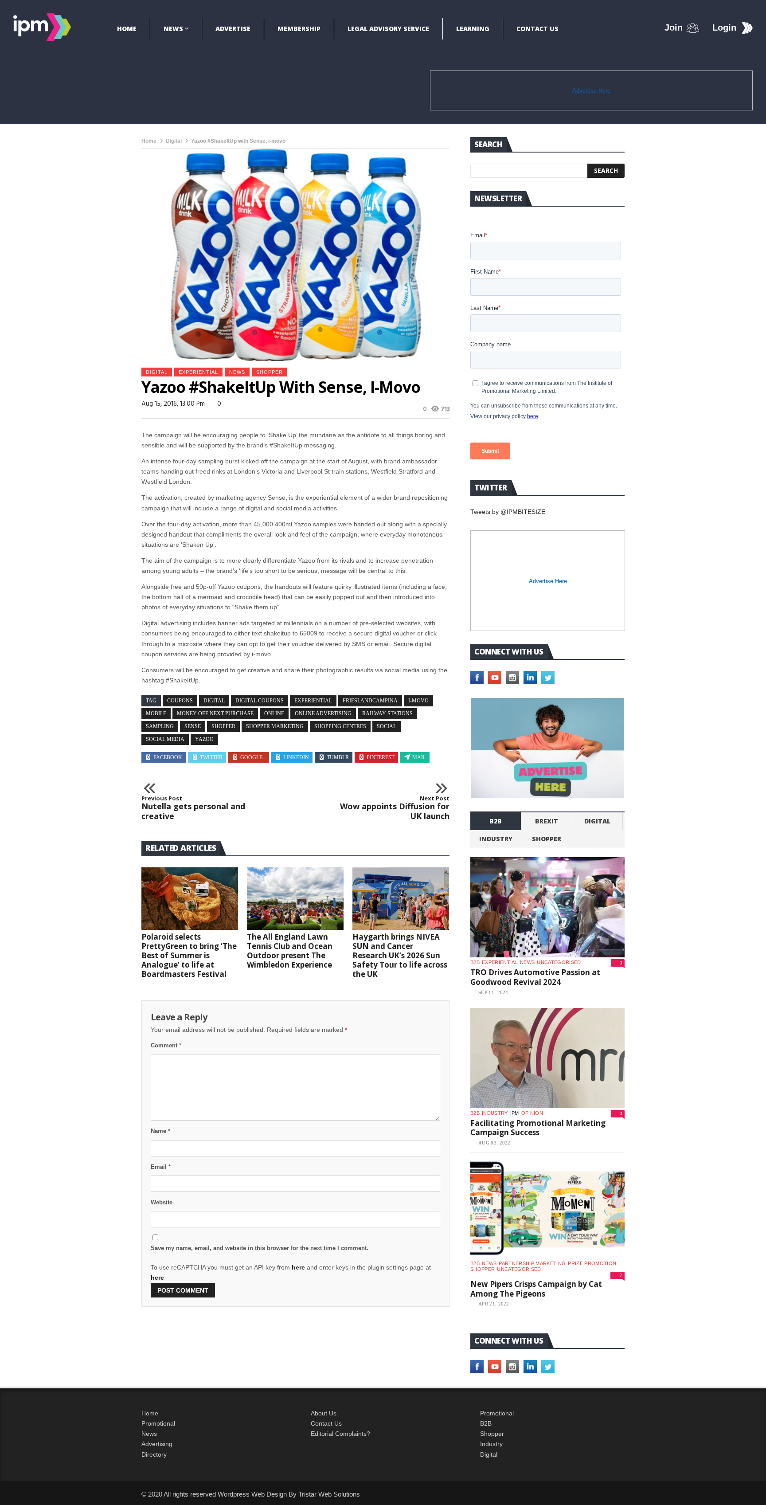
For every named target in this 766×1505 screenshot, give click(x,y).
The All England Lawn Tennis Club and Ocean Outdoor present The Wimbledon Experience (289, 951)
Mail (419, 757)
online (274, 713)
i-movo (418, 701)
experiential (198, 372)
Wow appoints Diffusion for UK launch (394, 808)
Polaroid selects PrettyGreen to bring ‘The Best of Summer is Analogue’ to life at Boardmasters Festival (189, 955)
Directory (154, 1454)
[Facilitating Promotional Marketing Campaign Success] (547, 1058)
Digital (174, 141)
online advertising (323, 713)
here (298, 1267)
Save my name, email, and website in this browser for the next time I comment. (259, 1248)
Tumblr (338, 757)
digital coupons (259, 701)
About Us (323, 1413)
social (386, 726)
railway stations (387, 713)
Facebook (167, 757)
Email (161, 1167)
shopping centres (340, 726)
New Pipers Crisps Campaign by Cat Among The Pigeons (536, 1289)
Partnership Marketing (532, 1263)
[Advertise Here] (547, 748)
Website (161, 1202)
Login (724, 27)
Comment (166, 1045)
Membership (298, 28)
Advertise (232, 28)
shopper (269, 372)
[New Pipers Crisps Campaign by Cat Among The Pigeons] (547, 1208)
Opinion (532, 1113)
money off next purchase (215, 713)
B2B (486, 1423)
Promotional (158, 1423)
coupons (180, 701)
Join (673, 27)
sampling (160, 726)
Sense (192, 726)
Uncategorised (559, 962)
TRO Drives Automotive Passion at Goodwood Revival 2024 (535, 977)
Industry (491, 1443)
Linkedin (296, 757)
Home (127, 28)
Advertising (156, 1443)
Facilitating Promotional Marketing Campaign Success (538, 1128)
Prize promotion (592, 1263)
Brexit (546, 821)
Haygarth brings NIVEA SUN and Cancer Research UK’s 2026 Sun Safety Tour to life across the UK (399, 955)
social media (165, 739)
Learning (472, 28)
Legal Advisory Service (388, 28)
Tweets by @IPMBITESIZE (507, 511)
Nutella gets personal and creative (193, 808)
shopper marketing (275, 726)
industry (495, 839)
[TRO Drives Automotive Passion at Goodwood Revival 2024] (547, 907)
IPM (514, 1113)
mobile (156, 713)
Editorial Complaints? (340, 1433)
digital (214, 701)
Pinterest (381, 757)
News (173, 28)
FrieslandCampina (370, 701)
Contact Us (537, 28)
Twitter (211, 757)
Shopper (492, 1433)
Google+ (253, 757)
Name (160, 1131)
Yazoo (204, 739)
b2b (495, 821)
